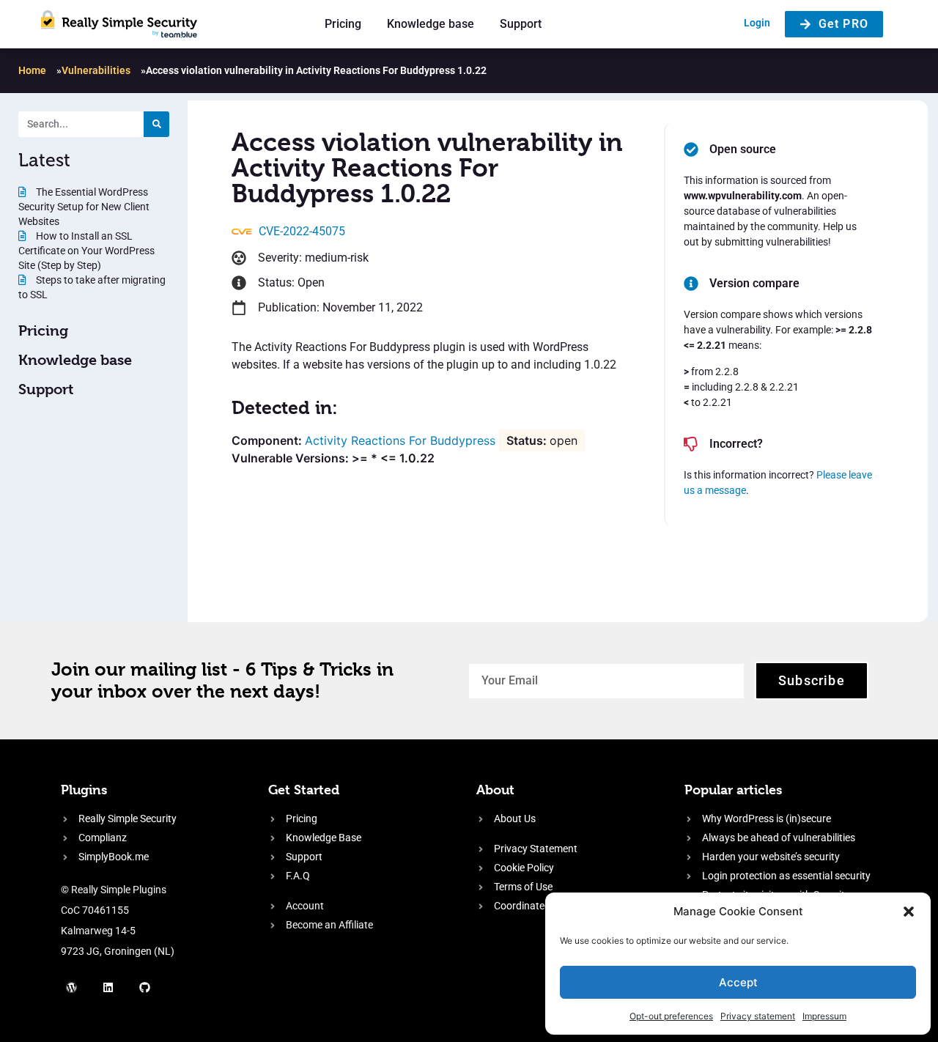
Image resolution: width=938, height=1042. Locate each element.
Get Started (303, 789)
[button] (908, 911)
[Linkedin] (108, 987)
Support (521, 24)
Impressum (824, 1015)
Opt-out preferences (671, 1015)
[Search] (156, 124)
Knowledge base (430, 24)
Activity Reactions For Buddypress (400, 440)
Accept (738, 982)
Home (32, 70)
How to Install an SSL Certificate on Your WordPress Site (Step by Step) (86, 250)
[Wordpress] (72, 987)
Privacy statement (757, 1015)
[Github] (145, 987)
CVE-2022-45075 (302, 231)
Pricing (343, 24)
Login (757, 23)
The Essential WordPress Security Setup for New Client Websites (83, 206)
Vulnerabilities (96, 70)
